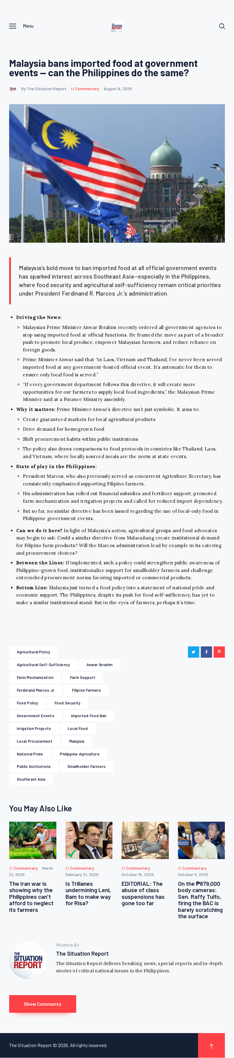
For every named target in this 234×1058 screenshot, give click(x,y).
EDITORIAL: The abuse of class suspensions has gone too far (143, 893)
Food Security (67, 702)
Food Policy (27, 702)
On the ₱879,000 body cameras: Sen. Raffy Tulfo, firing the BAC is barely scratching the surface (200, 899)
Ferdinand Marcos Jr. (36, 690)
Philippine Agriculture (79, 754)
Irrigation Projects (34, 728)
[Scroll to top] (211, 1045)
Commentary (87, 88)
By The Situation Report (44, 88)
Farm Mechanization (35, 677)
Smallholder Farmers (86, 766)
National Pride (30, 754)
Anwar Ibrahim (99, 664)
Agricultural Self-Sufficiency (43, 664)
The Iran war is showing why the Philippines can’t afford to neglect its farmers (31, 896)
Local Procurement (34, 741)
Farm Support (82, 677)
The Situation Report (82, 953)
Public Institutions (34, 766)
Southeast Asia (31, 779)
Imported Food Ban (89, 715)
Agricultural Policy (33, 651)
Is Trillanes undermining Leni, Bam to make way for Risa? (88, 893)
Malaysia (76, 741)
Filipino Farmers (86, 690)
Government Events (35, 715)
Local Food (78, 728)
